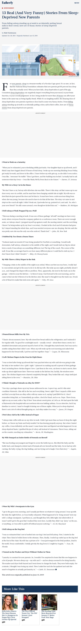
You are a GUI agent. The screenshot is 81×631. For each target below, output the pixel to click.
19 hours (59, 96)
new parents (16, 84)
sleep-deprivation (17, 93)
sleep (24, 84)
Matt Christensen (10, 33)
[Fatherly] (7, 3)
